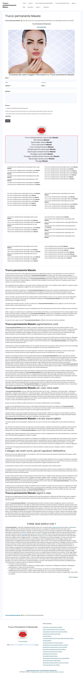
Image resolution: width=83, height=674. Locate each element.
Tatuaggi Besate (47, 636)
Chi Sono (30, 3)
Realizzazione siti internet (37, 672)
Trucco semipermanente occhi (62, 3)
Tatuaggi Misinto (47, 640)
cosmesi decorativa (57, 527)
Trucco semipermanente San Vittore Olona (54, 629)
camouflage (25, 534)
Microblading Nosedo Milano (50, 656)
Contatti (37, 7)
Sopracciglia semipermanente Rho (51, 634)
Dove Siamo (30, 7)
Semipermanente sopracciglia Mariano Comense (55, 645)
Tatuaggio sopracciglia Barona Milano (52, 627)
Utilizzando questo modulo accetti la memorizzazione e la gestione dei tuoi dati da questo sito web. (29, 113)
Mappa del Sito (53, 670)
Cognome (44, 82)
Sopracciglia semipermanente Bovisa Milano (54, 649)
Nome (7, 78)
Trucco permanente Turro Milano (51, 665)
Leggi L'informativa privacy (32, 670)
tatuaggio (71, 527)
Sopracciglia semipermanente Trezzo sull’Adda (55, 647)
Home (24, 3)
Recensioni (46, 7)
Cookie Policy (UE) (44, 670)
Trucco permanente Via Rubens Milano (53, 642)
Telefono (8, 85)
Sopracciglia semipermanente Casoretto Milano (55, 631)
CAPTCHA (8, 116)
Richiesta (7, 91)
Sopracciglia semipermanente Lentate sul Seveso (55, 662)
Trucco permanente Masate (12, 615)
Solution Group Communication (51, 672)
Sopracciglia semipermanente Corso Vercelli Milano (56, 658)
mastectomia (40, 535)
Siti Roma (61, 672)
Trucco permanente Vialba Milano (51, 660)
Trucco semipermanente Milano (9, 5)
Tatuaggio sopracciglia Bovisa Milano (52, 651)
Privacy (7, 105)
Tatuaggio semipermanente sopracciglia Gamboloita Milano (58, 638)
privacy (51, 111)
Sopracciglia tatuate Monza (50, 654)
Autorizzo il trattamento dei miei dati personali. (17, 108)
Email (44, 85)
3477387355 (42, 27)
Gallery (73, 3)
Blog (24, 7)
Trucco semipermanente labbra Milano (44, 3)
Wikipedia (74, 577)
